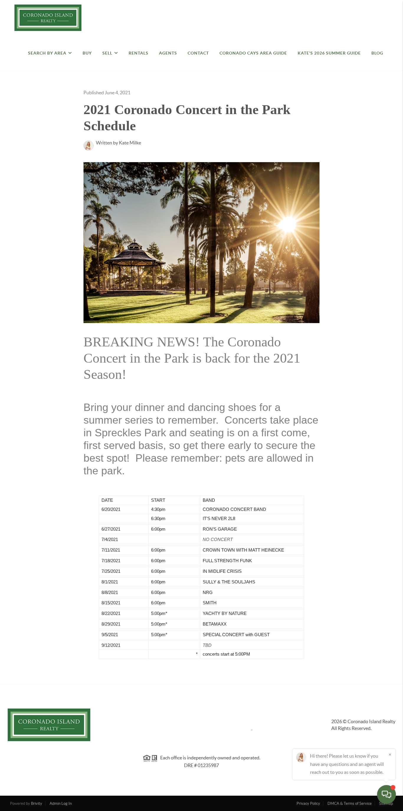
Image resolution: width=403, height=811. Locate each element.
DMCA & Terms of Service (349, 803)
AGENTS (168, 53)
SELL (107, 53)
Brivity (36, 803)
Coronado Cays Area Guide (253, 53)
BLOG (377, 53)
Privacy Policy (308, 803)
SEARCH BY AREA (47, 53)
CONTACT (198, 53)
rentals (138, 53)
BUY (87, 53)
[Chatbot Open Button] (386, 794)
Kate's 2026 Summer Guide (329, 53)
